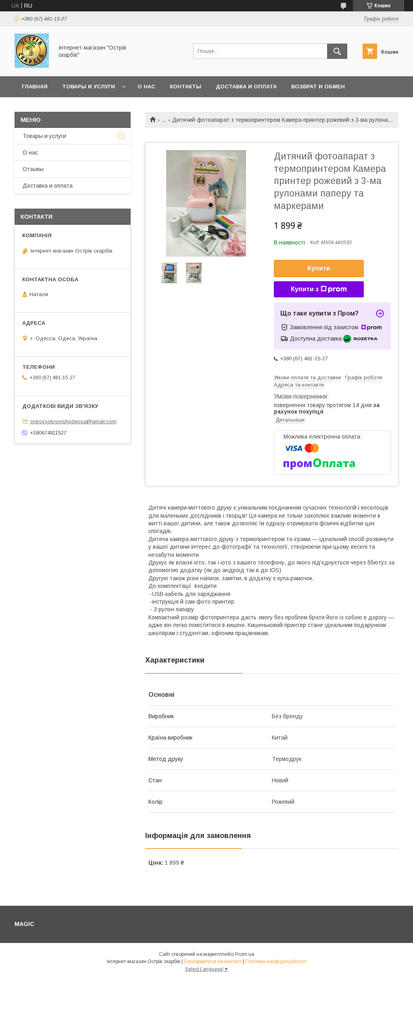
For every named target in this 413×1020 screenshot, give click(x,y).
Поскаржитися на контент (213, 961)
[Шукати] (337, 51)
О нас (146, 87)
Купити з (305, 289)
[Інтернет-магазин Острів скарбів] (32, 66)
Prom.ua (244, 954)
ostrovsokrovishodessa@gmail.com (73, 421)
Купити (318, 268)
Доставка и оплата (246, 87)
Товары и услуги (88, 87)
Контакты (185, 87)
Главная (35, 87)
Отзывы (33, 169)
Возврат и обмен (318, 87)
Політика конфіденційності (276, 961)
